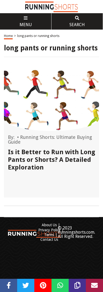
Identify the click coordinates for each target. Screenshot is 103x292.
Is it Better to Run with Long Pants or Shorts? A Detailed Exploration (51, 159)
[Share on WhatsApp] (60, 285)
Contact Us (49, 239)
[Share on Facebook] (8, 285)
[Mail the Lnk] (94, 285)
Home (8, 36)
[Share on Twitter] (25, 285)
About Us (49, 225)
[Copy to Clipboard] (77, 285)
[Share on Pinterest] (43, 285)
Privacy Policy (49, 230)
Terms (49, 235)
